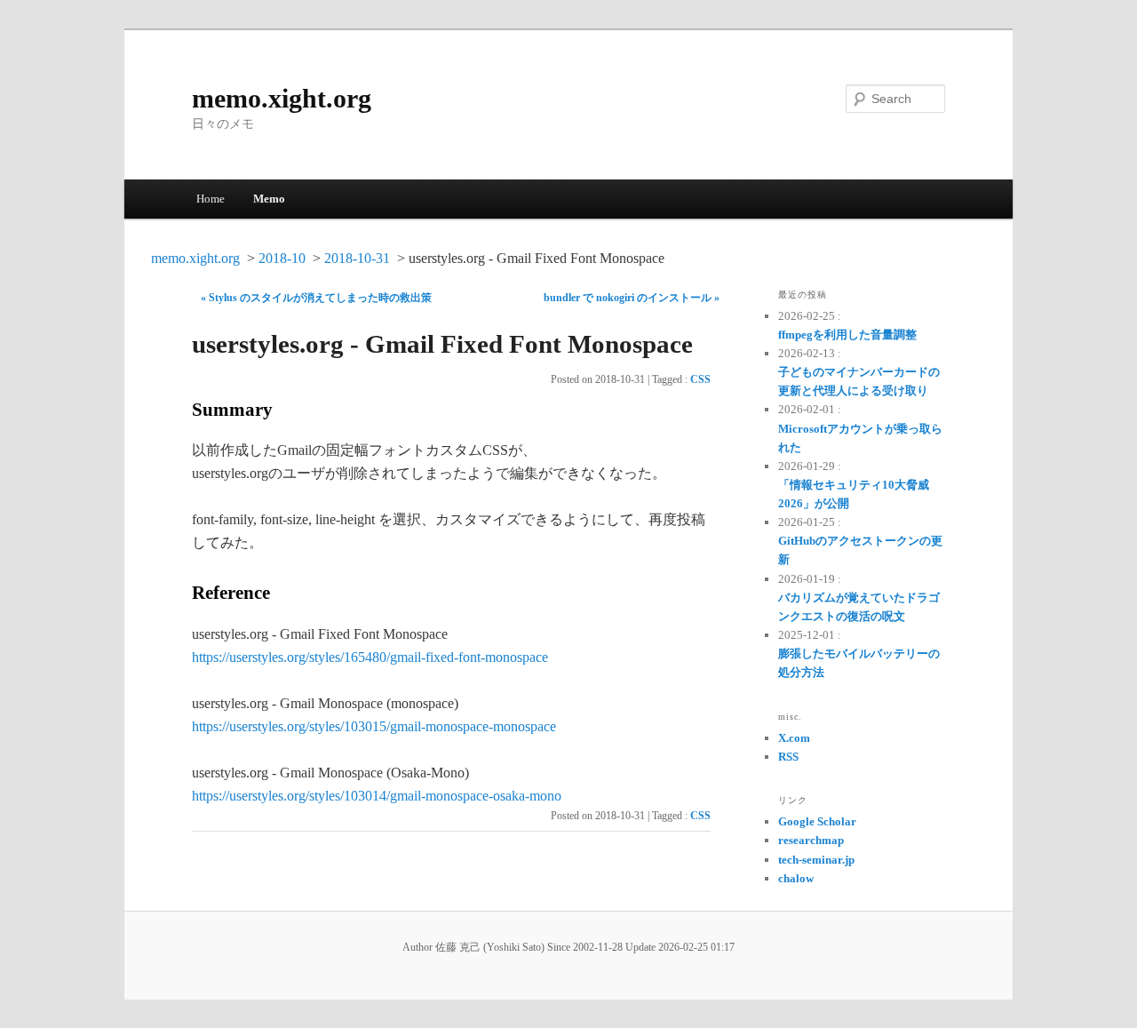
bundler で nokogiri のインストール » (632, 297)
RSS (788, 756)
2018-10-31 (357, 258)
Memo (269, 198)
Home (210, 198)
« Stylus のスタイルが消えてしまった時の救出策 (316, 297)
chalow (796, 878)
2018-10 (282, 258)
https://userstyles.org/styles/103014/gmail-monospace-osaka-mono (376, 795)
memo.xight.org (281, 98)
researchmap (811, 840)
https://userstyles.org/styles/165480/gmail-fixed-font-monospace (370, 657)
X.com (794, 738)
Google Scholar (817, 821)
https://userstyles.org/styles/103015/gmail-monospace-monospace (374, 726)
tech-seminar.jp (816, 859)
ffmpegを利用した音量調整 (847, 334)
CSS (700, 379)
